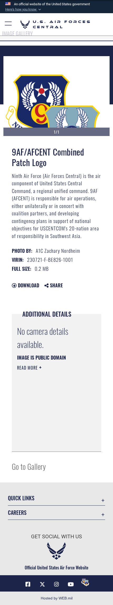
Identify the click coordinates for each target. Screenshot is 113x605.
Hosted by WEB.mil (57, 598)
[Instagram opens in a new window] (56, 584)
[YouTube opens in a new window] (71, 584)
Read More (28, 368)
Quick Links (21, 498)
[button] (23, 9)
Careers (17, 512)
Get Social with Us (56, 537)
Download (28, 285)
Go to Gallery (29, 466)
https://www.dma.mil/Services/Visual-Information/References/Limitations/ (49, 434)
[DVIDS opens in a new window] (85, 582)
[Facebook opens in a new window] (28, 584)
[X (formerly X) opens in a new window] (42, 584)
